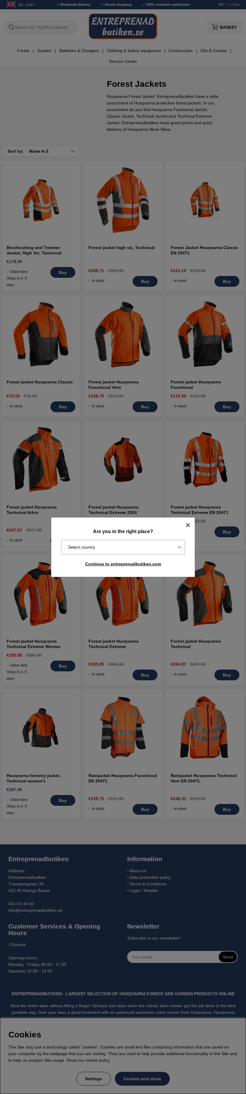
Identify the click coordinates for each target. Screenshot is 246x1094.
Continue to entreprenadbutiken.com (123, 564)
